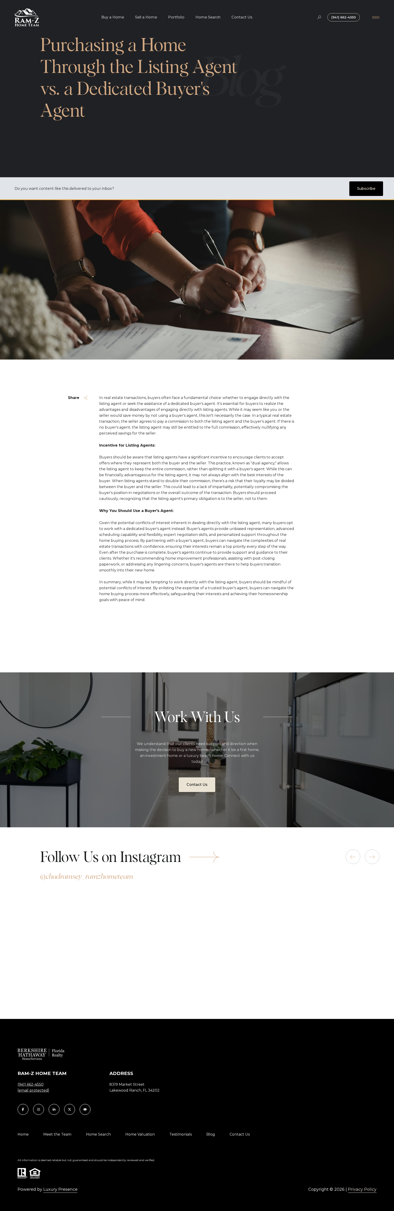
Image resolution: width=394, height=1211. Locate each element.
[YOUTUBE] (85, 1109)
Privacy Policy (362, 1189)
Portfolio (176, 17)
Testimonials (180, 1134)
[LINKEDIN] (54, 1109)
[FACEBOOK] (23, 1109)
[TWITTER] (69, 1109)
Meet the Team (57, 1134)
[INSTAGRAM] (38, 1109)
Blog (210, 1134)
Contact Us (241, 17)
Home (23, 1134)
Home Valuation (140, 1134)
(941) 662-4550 (343, 17)
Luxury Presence (60, 1189)
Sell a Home (146, 17)
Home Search (207, 17)
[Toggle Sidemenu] (376, 17)
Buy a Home (112, 17)
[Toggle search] (319, 17)
